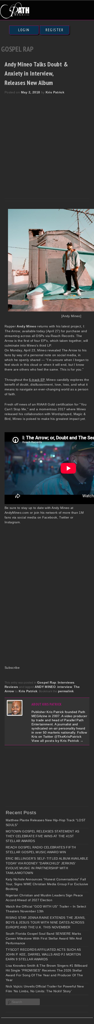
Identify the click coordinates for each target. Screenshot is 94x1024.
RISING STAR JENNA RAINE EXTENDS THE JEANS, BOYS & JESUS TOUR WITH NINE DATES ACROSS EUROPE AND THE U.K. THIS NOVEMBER (46, 922)
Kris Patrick (55, 92)
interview (64, 687)
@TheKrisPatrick (67, 736)
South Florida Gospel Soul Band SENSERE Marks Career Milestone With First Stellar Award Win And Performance (44, 938)
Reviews (11, 687)
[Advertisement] (47, 144)
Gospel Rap (46, 682)
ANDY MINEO (45, 687)
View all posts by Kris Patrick (57, 740)
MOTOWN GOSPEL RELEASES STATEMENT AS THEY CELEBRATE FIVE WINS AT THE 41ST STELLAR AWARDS (42, 836)
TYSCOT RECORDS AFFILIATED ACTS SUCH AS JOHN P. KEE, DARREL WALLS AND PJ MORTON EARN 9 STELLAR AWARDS (43, 954)
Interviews (66, 682)
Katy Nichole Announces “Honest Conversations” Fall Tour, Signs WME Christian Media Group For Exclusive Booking (47, 884)
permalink (66, 691)
